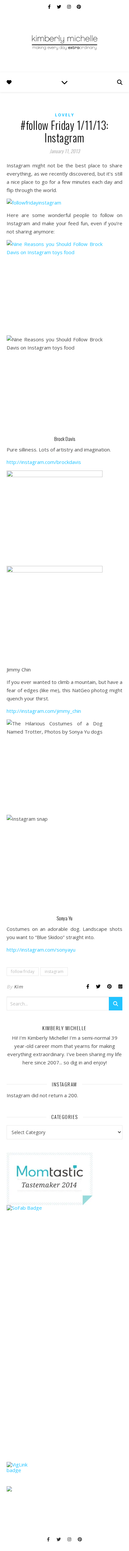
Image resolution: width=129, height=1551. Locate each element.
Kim (18, 986)
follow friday (22, 971)
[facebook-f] (50, 7)
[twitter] (59, 7)
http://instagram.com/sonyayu (41, 949)
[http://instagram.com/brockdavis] (64, 287)
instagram (54, 971)
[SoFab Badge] (64, 1208)
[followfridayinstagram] (64, 203)
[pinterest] (79, 7)
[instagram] (69, 7)
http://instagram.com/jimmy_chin (44, 711)
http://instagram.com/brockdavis (44, 462)
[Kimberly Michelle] (64, 42)
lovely (64, 115)
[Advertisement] (56, 1348)
